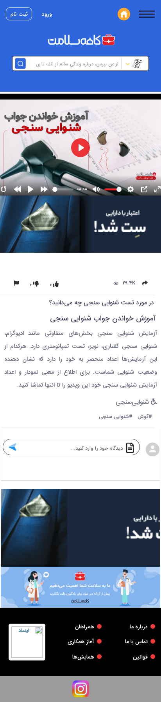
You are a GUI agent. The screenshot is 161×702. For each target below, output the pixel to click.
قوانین (140, 657)
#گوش (145, 417)
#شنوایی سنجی (115, 417)
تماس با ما (136, 641)
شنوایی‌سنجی (133, 402)
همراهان (84, 626)
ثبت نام (19, 14)
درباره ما (139, 626)
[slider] (63, 189)
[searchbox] (72, 63)
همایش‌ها (83, 657)
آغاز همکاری (81, 641)
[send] (12, 447)
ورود (47, 14)
